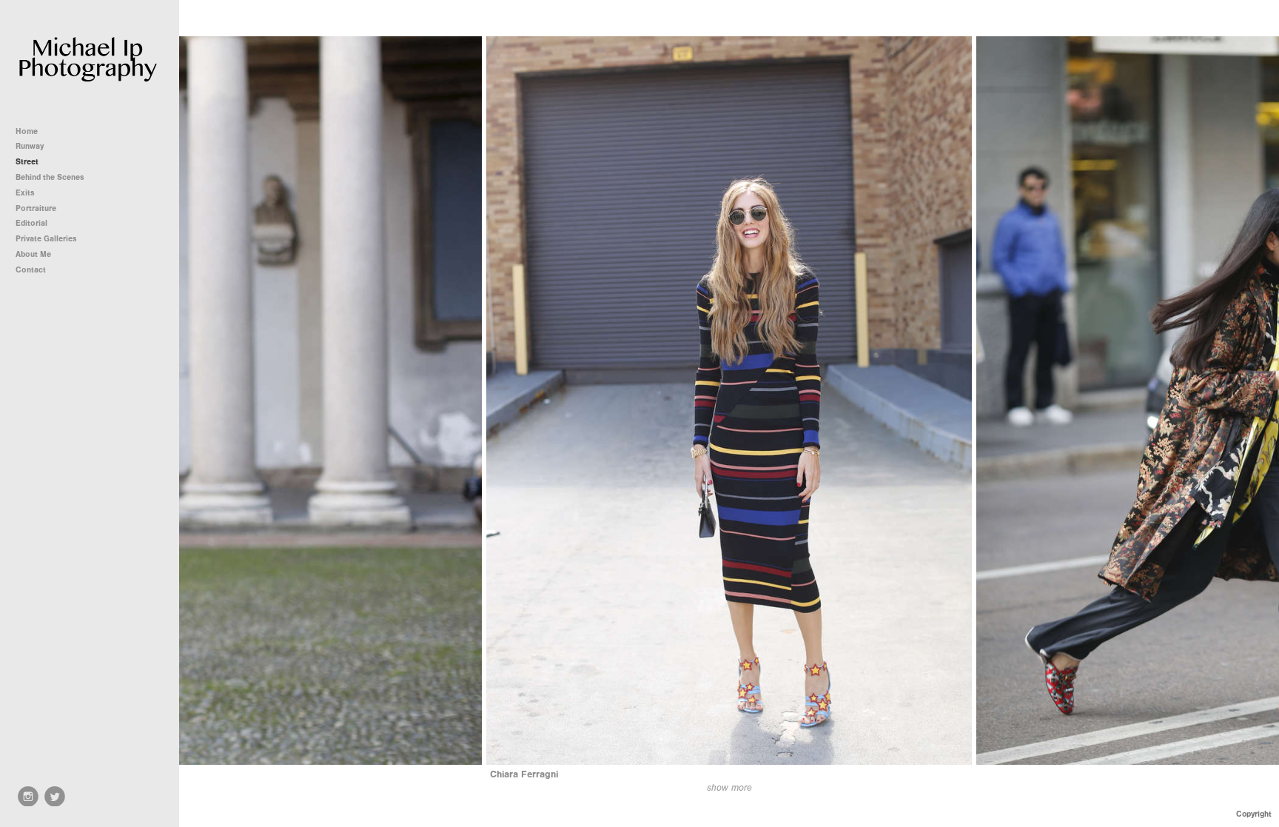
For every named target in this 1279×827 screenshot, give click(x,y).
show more (729, 787)
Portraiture (36, 208)
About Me (33, 254)
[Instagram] (28, 796)
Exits (25, 193)
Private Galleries (46, 239)
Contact (31, 270)
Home (27, 131)
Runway (30, 146)
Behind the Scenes (50, 177)
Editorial (31, 223)
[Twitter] (55, 796)
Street (27, 162)
